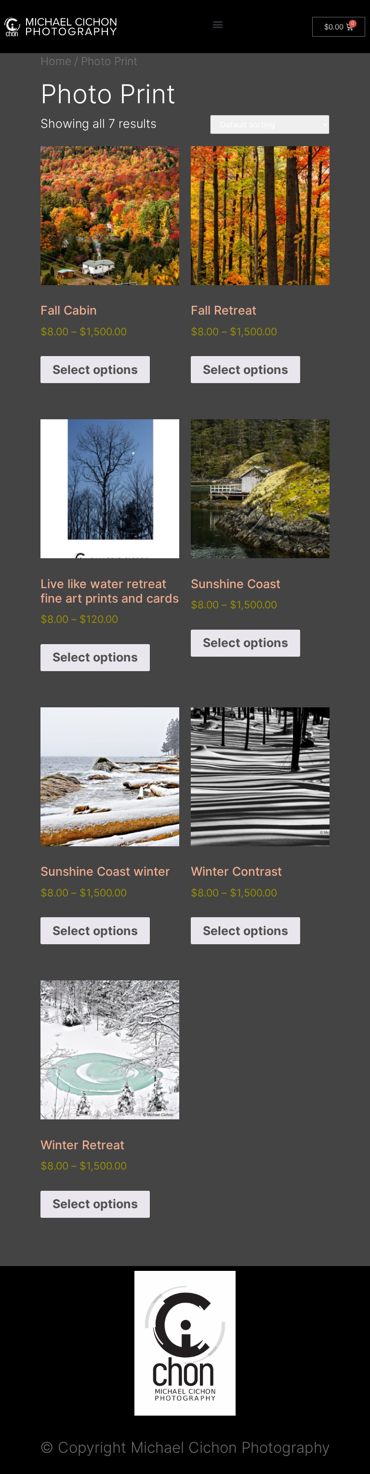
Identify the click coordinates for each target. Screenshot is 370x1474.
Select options (95, 369)
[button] (218, 24)
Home (55, 61)
